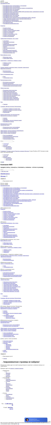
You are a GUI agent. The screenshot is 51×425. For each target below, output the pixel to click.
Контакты (27, 151)
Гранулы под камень (10, 318)
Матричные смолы (7, 57)
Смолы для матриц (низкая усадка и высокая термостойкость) (17, 18)
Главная (5, 358)
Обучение (5, 343)
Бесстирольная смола (8, 22)
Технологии (8, 345)
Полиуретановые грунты (9, 138)
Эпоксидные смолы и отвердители (11, 98)
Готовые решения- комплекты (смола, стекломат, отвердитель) (15, 67)
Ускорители (5, 65)
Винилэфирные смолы (6, 54)
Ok (18, 423)
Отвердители (6, 64)
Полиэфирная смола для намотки (10, 10)
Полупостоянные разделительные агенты (12, 84)
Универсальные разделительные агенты (12, 85)
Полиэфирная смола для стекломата (11, 9)
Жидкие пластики (7, 111)
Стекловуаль (6, 43)
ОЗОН (4, 350)
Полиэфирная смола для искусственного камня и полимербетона (18, 8)
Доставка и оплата (10, 151)
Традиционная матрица (8, 72)
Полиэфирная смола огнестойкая (10, 16)
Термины (8, 348)
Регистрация (9, 148)
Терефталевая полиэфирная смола (11, 20)
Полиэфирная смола (5, 3)
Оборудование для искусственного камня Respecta (12, 130)
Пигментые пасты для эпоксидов (10, 128)
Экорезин (5, 104)
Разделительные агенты (6, 80)
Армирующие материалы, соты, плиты (9, 38)
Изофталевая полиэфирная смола (10, 14)
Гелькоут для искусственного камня (11, 30)
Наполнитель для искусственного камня (12, 120)
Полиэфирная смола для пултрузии (11, 15)
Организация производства (12, 349)
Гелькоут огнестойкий (8, 32)
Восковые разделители (8, 83)
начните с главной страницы (16, 368)
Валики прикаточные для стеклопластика (10, 114)
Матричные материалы (6, 68)
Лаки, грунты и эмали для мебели (8, 133)
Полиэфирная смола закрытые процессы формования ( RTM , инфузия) (19, 17)
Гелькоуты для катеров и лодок (10, 34)
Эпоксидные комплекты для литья (11, 99)
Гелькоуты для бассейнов (9, 31)
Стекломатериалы (10, 397)
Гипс (2, 102)
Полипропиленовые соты (9, 52)
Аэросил (5, 118)
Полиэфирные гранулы (8, 121)
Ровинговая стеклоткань (8, 42)
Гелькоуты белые (7, 28)
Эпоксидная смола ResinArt (9, 96)
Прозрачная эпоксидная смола (10, 90)
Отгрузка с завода (7, 342)
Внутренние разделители (9, 82)
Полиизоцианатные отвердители (10, 136)
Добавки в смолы (7, 62)
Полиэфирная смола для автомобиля (11, 6)
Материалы (8, 344)
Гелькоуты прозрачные (8, 29)
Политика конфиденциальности (11, 379)
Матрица (8, 346)
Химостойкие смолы (8, 58)
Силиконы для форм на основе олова (11, 108)
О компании (3, 151)
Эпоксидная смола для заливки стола (11, 95)
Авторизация (9, 147)
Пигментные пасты (5, 125)
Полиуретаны (6, 112)
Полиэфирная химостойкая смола (10, 12)
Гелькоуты (3, 25)
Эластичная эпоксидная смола (10, 92)
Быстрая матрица (7, 70)
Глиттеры (5, 119)
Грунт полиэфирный (8, 135)
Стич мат (5, 49)
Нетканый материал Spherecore (10, 51)
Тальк (7, 314)
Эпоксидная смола (5, 88)
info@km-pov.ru (5, 173)
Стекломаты (6, 40)
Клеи (4, 76)
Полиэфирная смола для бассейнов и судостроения (14, 5)
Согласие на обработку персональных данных (9, 384)
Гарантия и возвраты (20, 151)
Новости (5, 351)
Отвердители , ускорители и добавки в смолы (11, 60)
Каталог (4, 184)
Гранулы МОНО (9, 316)
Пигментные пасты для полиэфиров (11, 127)
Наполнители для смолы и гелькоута (9, 115)
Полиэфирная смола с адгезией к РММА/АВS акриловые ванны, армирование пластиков (23, 11)
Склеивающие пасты (8, 77)
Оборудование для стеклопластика (8, 131)
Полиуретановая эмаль (8, 137)
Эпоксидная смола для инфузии (10, 93)
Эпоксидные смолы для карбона (10, 97)
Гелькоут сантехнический (9, 35)
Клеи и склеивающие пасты (7, 74)
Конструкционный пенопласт (10, 50)
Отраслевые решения (8, 340)
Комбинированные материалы (10, 44)
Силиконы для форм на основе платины (12, 110)
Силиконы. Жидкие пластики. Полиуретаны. (11, 106)
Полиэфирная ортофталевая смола (11, 23)
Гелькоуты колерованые (8, 36)
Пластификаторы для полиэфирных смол (12, 21)
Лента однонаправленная (9, 47)
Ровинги (5, 46)
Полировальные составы (6, 123)
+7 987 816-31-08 (4, 171)
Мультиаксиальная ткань (8, 45)
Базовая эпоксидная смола (9, 91)
